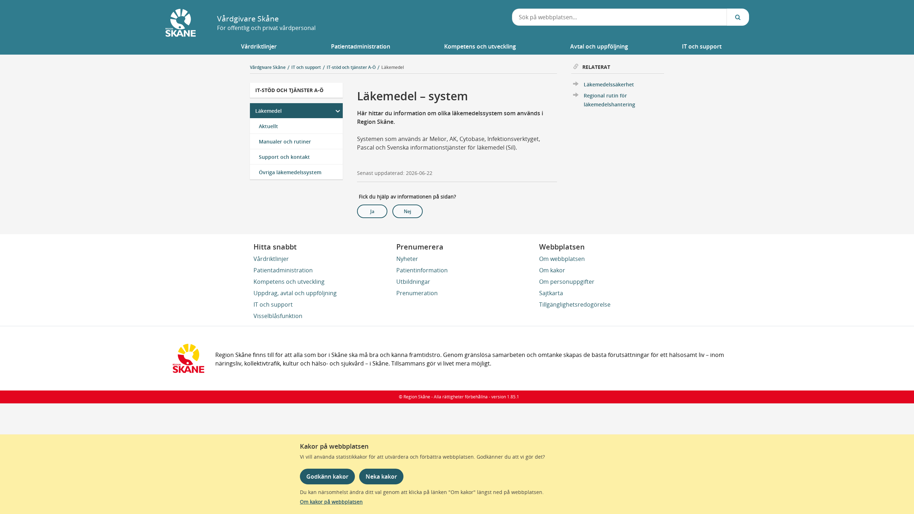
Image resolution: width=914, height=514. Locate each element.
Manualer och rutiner (285, 141)
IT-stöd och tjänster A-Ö (289, 90)
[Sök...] (738, 17)
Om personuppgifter (566, 282)
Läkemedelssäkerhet (609, 84)
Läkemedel (392, 67)
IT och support (273, 304)
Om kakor (552, 270)
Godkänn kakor (327, 476)
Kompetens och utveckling (289, 282)
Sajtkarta (551, 293)
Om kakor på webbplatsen (331, 501)
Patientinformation (422, 270)
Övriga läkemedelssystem (290, 172)
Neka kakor (381, 476)
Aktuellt (268, 126)
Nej (407, 211)
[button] (259, 46)
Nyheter (407, 259)
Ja (372, 211)
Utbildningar (413, 282)
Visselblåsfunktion (277, 316)
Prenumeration (417, 293)
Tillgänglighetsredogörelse (575, 304)
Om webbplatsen (562, 259)
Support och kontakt (284, 156)
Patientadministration (283, 270)
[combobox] (619, 17)
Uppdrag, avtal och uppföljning (295, 293)
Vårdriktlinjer (271, 259)
